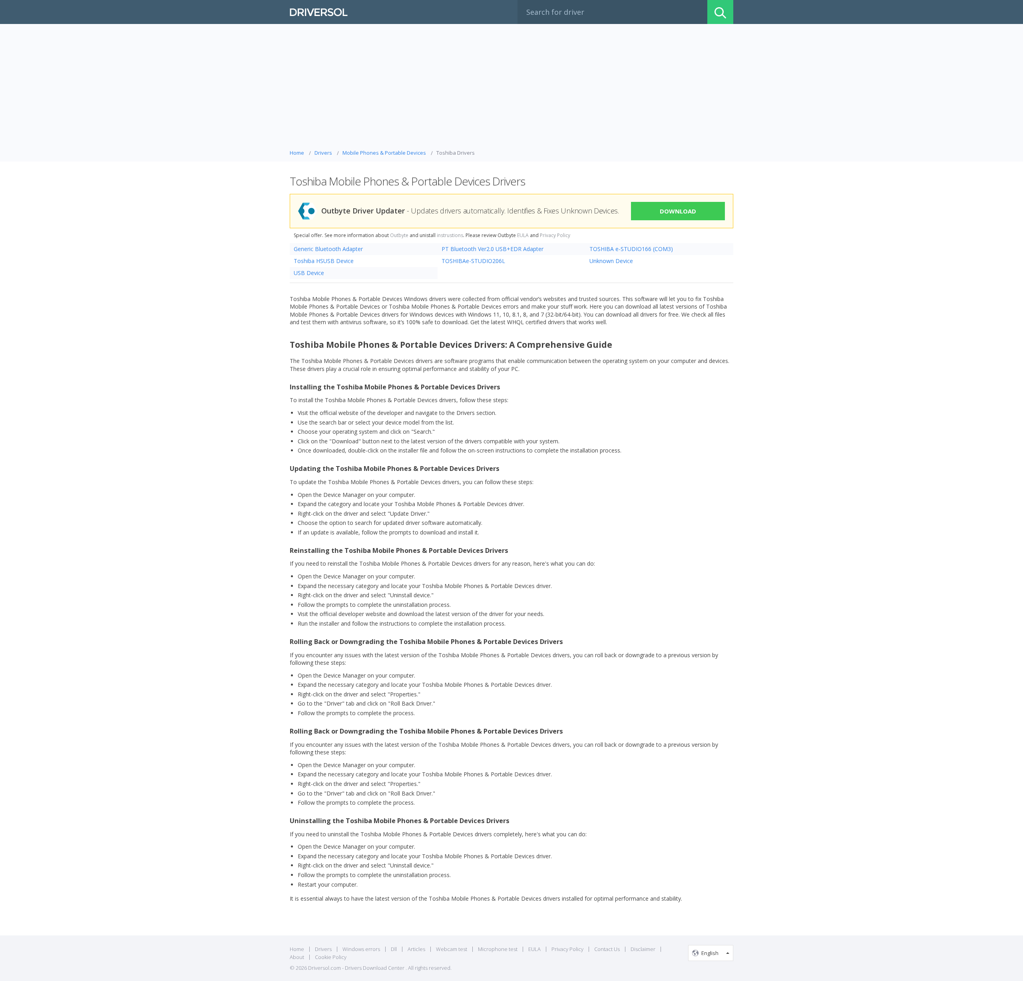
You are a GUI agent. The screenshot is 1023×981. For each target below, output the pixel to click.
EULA (523, 235)
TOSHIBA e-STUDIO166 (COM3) (631, 249)
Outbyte (399, 235)
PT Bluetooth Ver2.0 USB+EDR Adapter (492, 249)
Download (678, 211)
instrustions (450, 235)
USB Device (309, 273)
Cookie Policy (330, 957)
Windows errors (361, 949)
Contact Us (607, 949)
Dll (394, 949)
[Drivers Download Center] (319, 12)
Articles (416, 949)
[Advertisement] (511, 89)
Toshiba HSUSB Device (324, 261)
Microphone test (497, 949)
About (297, 957)
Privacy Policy (555, 235)
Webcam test (451, 949)
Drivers (323, 949)
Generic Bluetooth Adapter (328, 249)
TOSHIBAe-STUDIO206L (473, 261)
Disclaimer (643, 949)
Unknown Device (611, 261)
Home (297, 949)
